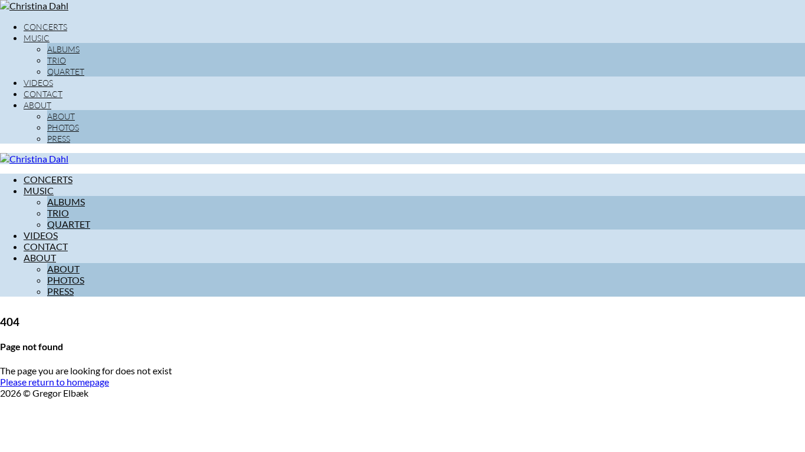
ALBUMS (63, 49)
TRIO (56, 60)
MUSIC (37, 38)
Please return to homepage (54, 381)
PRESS (58, 139)
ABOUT (37, 105)
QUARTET (65, 72)
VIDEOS (38, 83)
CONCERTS (45, 27)
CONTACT (43, 94)
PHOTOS (63, 127)
